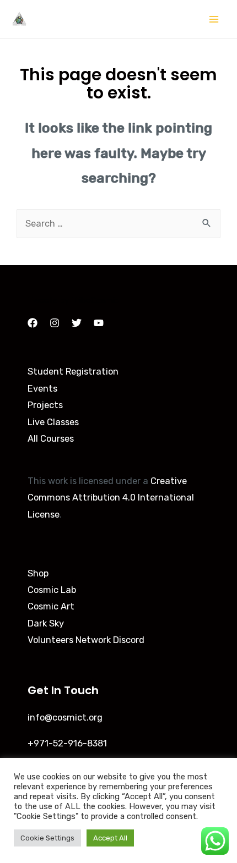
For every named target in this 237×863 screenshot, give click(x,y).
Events (42, 388)
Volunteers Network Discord (86, 640)
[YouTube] (99, 323)
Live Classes (53, 422)
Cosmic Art (51, 606)
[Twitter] (77, 323)
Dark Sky (46, 623)
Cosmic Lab (52, 590)
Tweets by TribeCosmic (73, 300)
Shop (38, 573)
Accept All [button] (110, 838)
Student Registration (73, 371)
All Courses (51, 438)
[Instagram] (55, 323)
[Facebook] (32, 323)
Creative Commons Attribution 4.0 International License (111, 498)
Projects (45, 405)
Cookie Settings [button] (47, 838)
